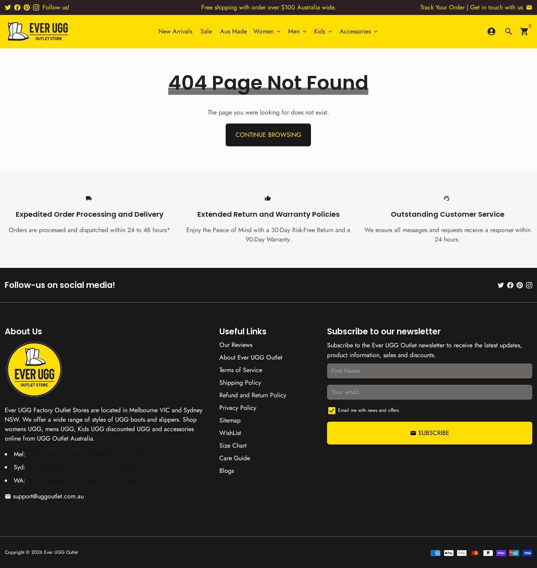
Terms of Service (240, 369)
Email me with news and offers (368, 410)
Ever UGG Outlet (61, 552)
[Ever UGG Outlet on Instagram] (36, 7)
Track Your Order (442, 7)
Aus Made (233, 31)
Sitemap (230, 420)
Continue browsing (268, 134)
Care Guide (234, 458)
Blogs (226, 470)
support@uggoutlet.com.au (44, 496)
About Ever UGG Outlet (250, 357)
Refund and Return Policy (252, 395)
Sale (206, 31)
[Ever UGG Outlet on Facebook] (17, 7)
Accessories (359, 31)
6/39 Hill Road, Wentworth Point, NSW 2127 (88, 467)
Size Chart (232, 445)
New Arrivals (175, 31)
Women (267, 31)
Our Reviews (235, 344)
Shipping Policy (240, 382)
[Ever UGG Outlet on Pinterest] (27, 7)
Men (298, 31)
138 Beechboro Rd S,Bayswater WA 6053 (83, 480)
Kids (323, 31)
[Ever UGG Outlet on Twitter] (8, 7)
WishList (230, 432)
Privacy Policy (237, 407)
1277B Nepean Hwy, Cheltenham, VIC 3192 (86, 454)
